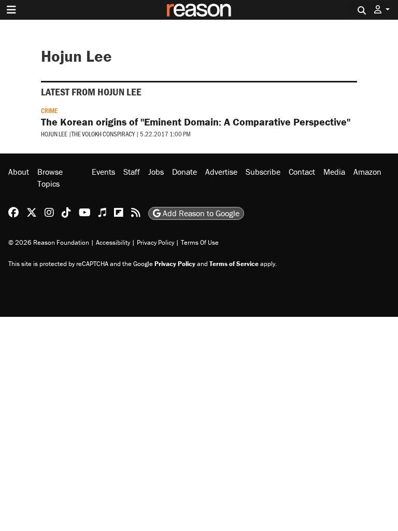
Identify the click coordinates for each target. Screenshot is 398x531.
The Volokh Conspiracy (103, 134)
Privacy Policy (155, 242)
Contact (302, 171)
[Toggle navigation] (11, 10)
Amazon (367, 171)
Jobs (156, 171)
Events (103, 171)
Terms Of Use (200, 242)
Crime (49, 110)
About (18, 171)
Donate (184, 171)
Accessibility (113, 242)
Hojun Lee (54, 134)
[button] (382, 9)
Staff (131, 171)
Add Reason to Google (200, 213)
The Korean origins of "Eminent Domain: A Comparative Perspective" (195, 121)
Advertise (221, 171)
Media (334, 171)
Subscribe (263, 171)
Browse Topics (50, 177)
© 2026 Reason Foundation (48, 242)
